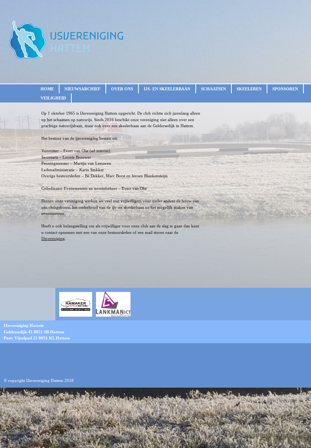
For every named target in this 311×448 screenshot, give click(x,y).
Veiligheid (53, 98)
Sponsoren (285, 89)
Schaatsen (213, 89)
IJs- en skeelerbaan (167, 89)
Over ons (122, 89)
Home (47, 89)
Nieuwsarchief (82, 89)
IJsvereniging (53, 238)
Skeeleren (249, 89)
